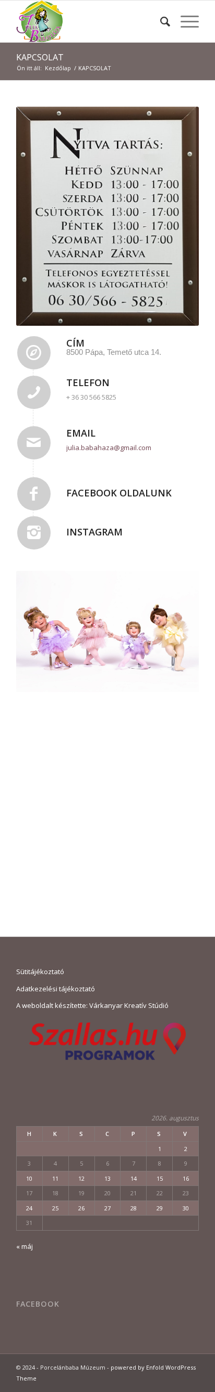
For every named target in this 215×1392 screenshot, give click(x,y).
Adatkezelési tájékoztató (55, 988)
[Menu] (184, 21)
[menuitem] (160, 21)
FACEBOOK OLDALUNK (119, 493)
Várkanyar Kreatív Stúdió (129, 1005)
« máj (24, 1246)
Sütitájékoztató (40, 971)
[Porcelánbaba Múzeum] (89, 21)
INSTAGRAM (94, 532)
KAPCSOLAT (40, 57)
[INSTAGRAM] (34, 533)
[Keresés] (160, 21)
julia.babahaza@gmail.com (108, 447)
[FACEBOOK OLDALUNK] (34, 493)
